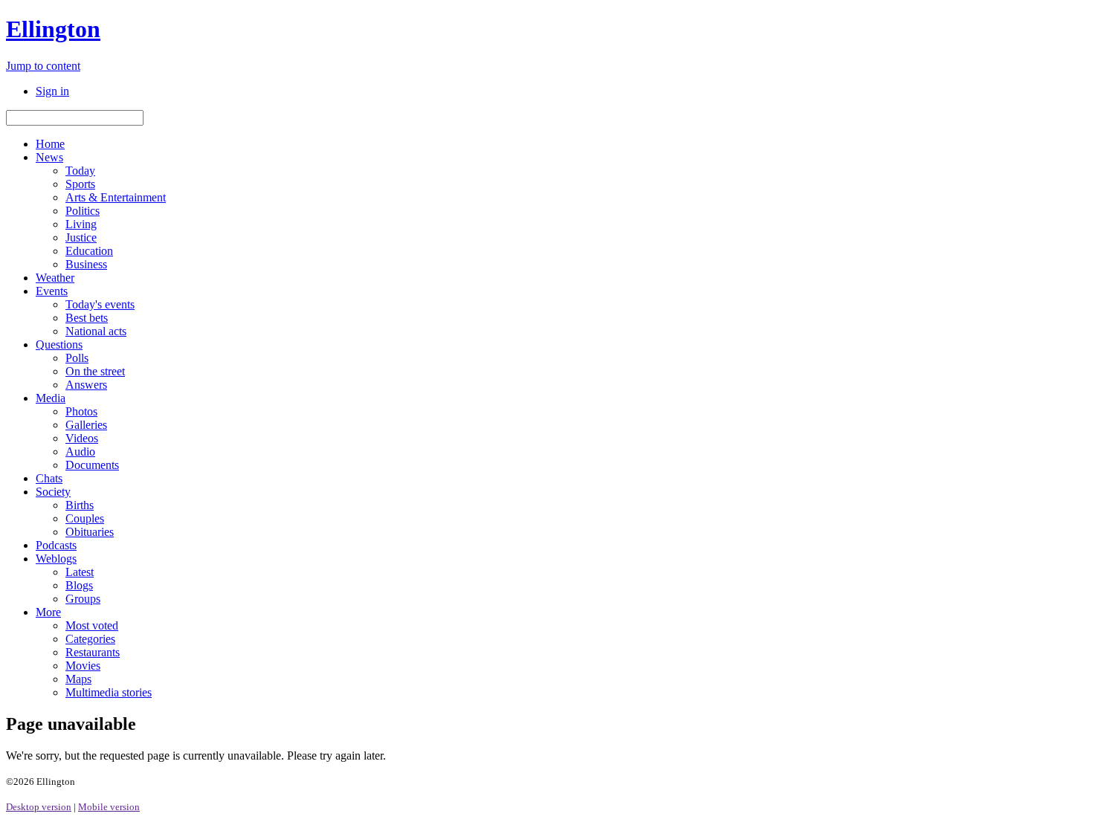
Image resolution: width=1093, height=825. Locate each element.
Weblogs (56, 558)
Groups (82, 598)
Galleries (86, 424)
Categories (90, 638)
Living (81, 224)
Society (53, 491)
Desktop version (38, 806)
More (48, 612)
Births (79, 505)
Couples (84, 518)
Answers (86, 384)
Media (50, 398)
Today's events (100, 304)
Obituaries (89, 531)
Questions (59, 344)
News (49, 157)
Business (86, 264)
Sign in (52, 91)
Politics (82, 210)
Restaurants (92, 652)
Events (52, 291)
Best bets (86, 317)
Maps (78, 679)
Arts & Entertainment (115, 197)
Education (89, 251)
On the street (95, 371)
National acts (95, 331)
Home (50, 144)
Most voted (91, 625)
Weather (55, 277)
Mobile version (109, 806)
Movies (82, 665)
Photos (81, 411)
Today (80, 170)
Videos (81, 438)
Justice (81, 237)
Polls (76, 358)
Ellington (53, 29)
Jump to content (43, 65)
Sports (80, 184)
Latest (79, 572)
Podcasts (56, 545)
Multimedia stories (108, 692)
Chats (49, 478)
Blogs (79, 585)
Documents (92, 465)
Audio (80, 451)
